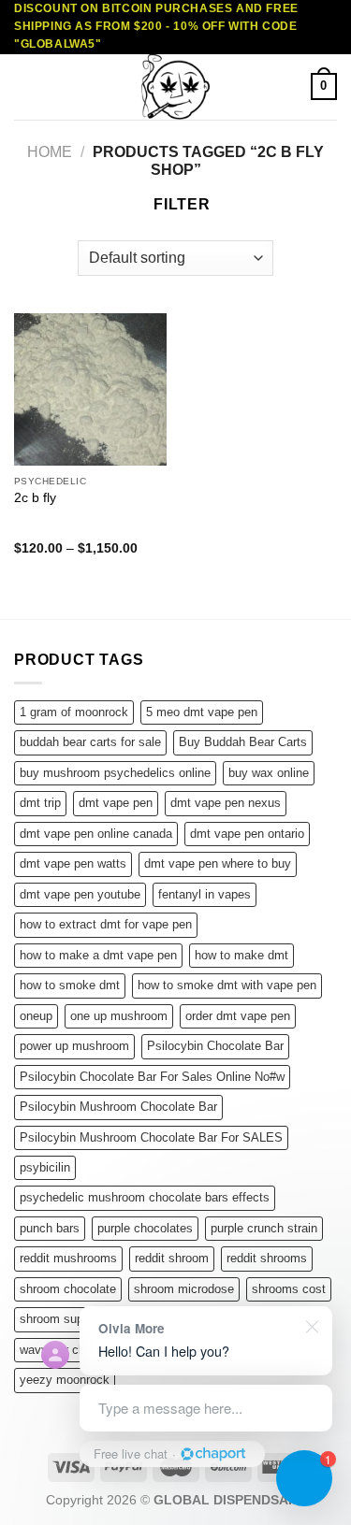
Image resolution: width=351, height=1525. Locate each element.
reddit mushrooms (68, 1258)
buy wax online (268, 773)
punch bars (50, 1228)
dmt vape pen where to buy (217, 863)
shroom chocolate (68, 1289)
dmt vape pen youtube (80, 894)
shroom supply (59, 1319)
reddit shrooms (267, 1258)
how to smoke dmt (70, 985)
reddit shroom (172, 1258)
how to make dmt (241, 955)
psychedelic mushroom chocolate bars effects (145, 1197)
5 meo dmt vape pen (201, 712)
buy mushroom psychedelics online (115, 773)
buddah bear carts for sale (90, 742)
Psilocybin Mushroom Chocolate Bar (118, 1107)
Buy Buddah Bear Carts (243, 742)
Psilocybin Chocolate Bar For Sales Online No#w (152, 1077)
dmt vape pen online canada (96, 834)
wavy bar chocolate (72, 1350)
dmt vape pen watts (73, 863)
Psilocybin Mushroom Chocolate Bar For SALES (151, 1137)
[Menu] (25, 86)
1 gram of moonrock (74, 712)
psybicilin (45, 1167)
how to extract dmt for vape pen (106, 924)
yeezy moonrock (65, 1380)
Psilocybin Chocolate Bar (215, 1046)
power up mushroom (74, 1046)
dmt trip (40, 803)
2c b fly (35, 498)
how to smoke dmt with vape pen (227, 985)
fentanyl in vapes (204, 894)
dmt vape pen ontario (247, 834)
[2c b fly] (90, 389)
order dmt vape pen (237, 1016)
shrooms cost (289, 1289)
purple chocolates (145, 1228)
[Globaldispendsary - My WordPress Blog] (176, 87)
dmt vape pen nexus (225, 803)
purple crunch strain (264, 1228)
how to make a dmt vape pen (98, 955)
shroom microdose (184, 1289)
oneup (36, 1016)
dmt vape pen (116, 803)
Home (49, 152)
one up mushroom (119, 1016)
